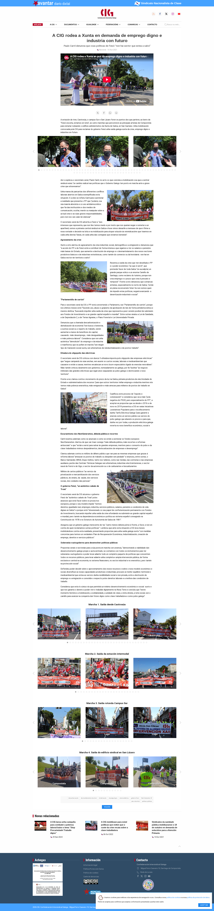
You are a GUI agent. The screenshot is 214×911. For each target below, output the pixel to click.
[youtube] (149, 876)
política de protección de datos (198, 898)
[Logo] (107, 14)
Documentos (70, 24)
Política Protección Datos (93, 869)
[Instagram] (145, 876)
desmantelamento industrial (89, 798)
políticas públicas (147, 801)
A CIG (52, 24)
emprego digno (113, 798)
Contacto (152, 24)
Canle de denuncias (91, 877)
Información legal (90, 865)
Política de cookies (90, 873)
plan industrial (135, 801)
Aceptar (204, 905)
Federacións (112, 24)
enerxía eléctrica (124, 798)
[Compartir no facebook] (104, 113)
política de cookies (173, 898)
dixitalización (103, 798)
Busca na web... (173, 24)
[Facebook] (138, 876)
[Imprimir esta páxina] (116, 113)
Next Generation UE (146, 798)
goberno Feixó (135, 798)
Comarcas (133, 24)
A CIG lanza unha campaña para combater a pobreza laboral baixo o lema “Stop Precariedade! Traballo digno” (63, 827)
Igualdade (91, 24)
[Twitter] (141, 876)
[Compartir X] (97, 113)
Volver (107, 807)
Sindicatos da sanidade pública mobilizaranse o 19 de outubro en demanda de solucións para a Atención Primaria (164, 827)
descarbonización (73, 798)
